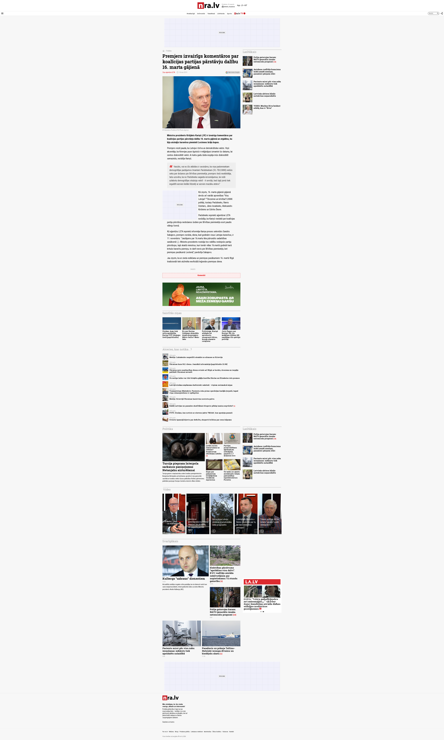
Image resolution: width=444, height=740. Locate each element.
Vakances (225, 731)
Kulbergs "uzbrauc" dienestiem (183, 578)
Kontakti (231, 731)
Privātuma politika (185, 731)
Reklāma (171, 731)
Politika (168, 51)
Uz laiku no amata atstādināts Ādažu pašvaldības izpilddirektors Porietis (232, 476)
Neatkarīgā (191, 13)
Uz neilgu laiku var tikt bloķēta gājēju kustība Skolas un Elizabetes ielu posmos (204, 378)
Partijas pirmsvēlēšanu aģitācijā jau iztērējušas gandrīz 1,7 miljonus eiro (230, 451)
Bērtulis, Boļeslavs (228, 7)
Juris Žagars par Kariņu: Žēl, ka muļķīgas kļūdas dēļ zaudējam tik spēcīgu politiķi (231, 335)
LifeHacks (221, 13)
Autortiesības (207, 731)
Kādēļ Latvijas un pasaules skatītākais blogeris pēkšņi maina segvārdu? (201, 406)
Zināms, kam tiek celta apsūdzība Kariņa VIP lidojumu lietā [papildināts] (171, 334)
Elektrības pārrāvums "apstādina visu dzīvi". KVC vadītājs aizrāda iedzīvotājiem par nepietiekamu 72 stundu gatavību (223, 574)
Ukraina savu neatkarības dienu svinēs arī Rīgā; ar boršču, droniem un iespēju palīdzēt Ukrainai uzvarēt (203, 371)
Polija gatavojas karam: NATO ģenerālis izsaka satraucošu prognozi (265, 59)
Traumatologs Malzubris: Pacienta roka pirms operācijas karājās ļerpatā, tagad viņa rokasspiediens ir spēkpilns (203, 392)
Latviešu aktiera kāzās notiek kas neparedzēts (265, 94)
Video (167, 489)
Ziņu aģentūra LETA (168, 72)
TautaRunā (211, 13)
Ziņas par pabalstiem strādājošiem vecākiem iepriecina (211, 476)
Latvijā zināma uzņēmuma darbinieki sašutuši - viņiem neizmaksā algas (200, 385)
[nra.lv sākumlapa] (208, 5)
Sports (229, 13)
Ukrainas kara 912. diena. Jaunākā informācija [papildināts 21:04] (198, 364)
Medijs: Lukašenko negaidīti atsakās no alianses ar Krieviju (196, 357)
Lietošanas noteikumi (197, 731)
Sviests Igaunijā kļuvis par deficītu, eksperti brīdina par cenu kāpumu (200, 420)
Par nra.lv (165, 731)
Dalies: (193, 269)
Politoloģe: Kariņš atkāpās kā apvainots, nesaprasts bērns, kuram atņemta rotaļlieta (210, 336)
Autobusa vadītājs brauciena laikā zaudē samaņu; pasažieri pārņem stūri (267, 71)
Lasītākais (249, 52)
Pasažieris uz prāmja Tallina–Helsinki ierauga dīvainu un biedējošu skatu (218, 651)
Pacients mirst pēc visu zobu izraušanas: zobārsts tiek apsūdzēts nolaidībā (267, 83)
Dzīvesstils (201, 13)
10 (275, 62)
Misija (176, 731)
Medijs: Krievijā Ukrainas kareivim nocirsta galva (191, 399)
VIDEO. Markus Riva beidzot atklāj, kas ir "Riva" (267, 107)
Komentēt (201, 275)
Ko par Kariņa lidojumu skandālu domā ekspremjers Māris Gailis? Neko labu (190, 335)
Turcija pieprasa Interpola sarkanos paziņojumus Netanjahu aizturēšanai (180, 467)
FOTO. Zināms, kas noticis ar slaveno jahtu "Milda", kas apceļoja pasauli (201, 413)
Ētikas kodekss (217, 731)
